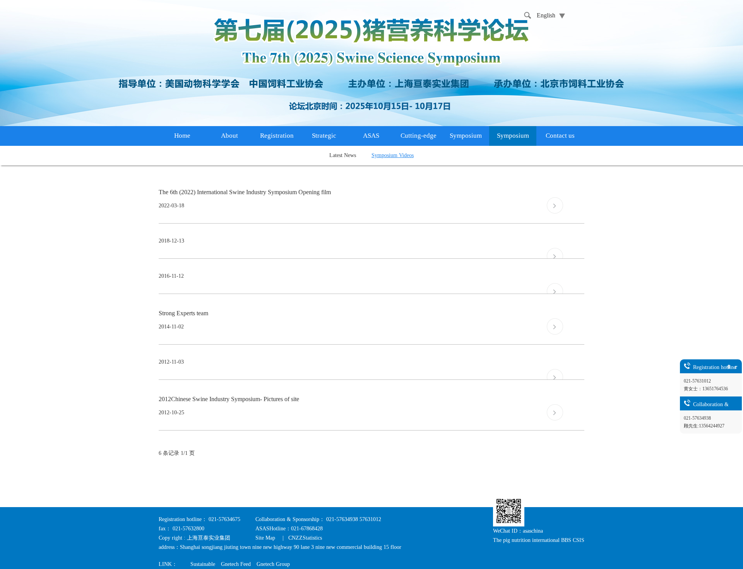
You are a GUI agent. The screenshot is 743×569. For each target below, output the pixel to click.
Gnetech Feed (236, 564)
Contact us (560, 135)
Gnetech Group (273, 564)
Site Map (266, 538)
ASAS (371, 135)
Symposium (466, 135)
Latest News (342, 155)
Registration (277, 135)
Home (182, 135)
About (229, 135)
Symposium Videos (393, 155)
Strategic (324, 135)
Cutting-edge (419, 135)
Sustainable (202, 564)
